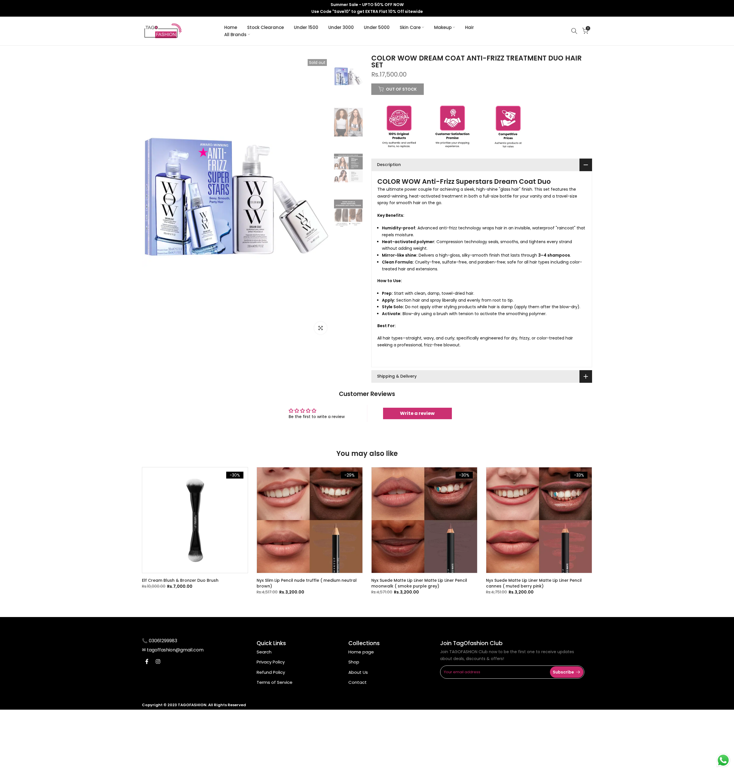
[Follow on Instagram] (158, 661)
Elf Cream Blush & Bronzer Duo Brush (180, 580)
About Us (358, 672)
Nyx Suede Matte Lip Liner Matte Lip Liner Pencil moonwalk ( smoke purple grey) (419, 583)
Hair (469, 27)
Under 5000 (377, 27)
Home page (361, 652)
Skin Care (410, 27)
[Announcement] (367, 8)
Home (230, 27)
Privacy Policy (271, 662)
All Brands (235, 35)
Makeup (443, 27)
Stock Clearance (265, 27)
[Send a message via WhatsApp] (723, 760)
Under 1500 (306, 27)
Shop (353, 662)
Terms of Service (274, 682)
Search (264, 652)
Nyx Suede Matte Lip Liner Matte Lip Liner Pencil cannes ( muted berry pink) (534, 583)
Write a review (417, 413)
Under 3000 (341, 27)
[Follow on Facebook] (147, 661)
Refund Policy (271, 672)
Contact (357, 682)
